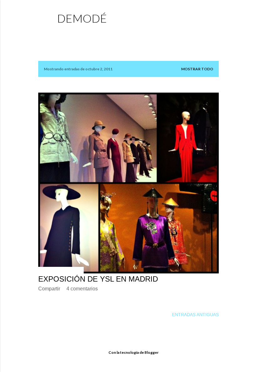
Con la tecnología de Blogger (133, 352)
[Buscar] (215, 17)
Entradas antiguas (195, 314)
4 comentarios (82, 288)
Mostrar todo (197, 69)
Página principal (79, 33)
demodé (82, 18)
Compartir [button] (49, 288)
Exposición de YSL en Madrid (98, 279)
